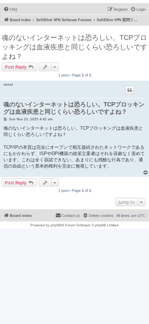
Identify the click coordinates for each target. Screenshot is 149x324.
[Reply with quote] (129, 90)
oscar (8, 84)
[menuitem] (10, 9)
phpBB (56, 225)
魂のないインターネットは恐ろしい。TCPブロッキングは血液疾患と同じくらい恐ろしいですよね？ (74, 47)
